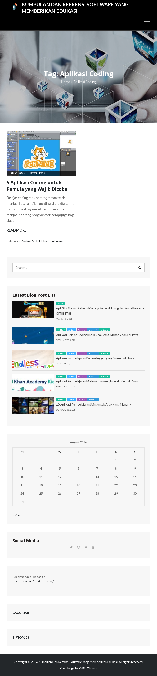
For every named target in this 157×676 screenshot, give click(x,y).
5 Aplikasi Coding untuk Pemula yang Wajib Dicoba (37, 185)
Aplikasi (26, 241)
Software (104, 330)
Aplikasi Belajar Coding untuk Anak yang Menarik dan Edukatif (97, 334)
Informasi (57, 241)
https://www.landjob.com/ (33, 581)
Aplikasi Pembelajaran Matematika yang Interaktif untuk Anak (97, 381)
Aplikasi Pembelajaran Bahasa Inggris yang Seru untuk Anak (95, 358)
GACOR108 (20, 612)
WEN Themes (88, 668)
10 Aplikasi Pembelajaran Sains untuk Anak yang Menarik (93, 404)
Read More (16, 230)
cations (39, 173)
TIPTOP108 (20, 637)
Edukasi (45, 241)
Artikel (36, 241)
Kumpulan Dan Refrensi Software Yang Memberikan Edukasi (75, 7)
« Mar (16, 515)
